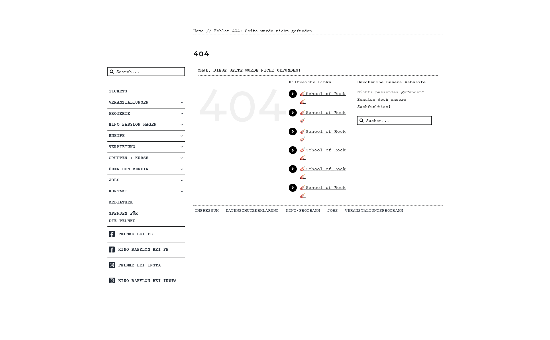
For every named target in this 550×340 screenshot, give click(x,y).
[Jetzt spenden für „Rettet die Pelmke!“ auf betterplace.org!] (146, 320)
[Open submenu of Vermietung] (182, 146)
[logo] (138, 6)
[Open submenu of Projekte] (182, 113)
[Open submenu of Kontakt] (182, 191)
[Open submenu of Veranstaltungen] (182, 102)
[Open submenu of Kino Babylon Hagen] (182, 124)
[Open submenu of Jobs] (182, 180)
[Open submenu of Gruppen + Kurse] (182, 158)
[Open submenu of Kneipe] (182, 135)
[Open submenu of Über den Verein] (182, 169)
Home (198, 30)
